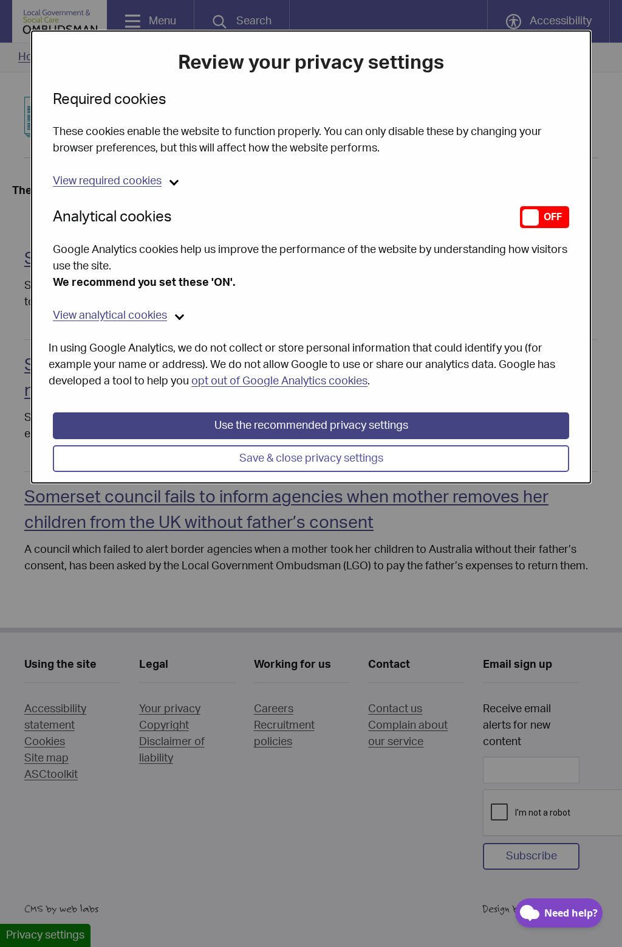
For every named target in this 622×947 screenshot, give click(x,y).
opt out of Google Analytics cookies (279, 381)
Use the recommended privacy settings (311, 425)
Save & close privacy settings (311, 458)
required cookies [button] (107, 181)
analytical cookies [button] (110, 315)
